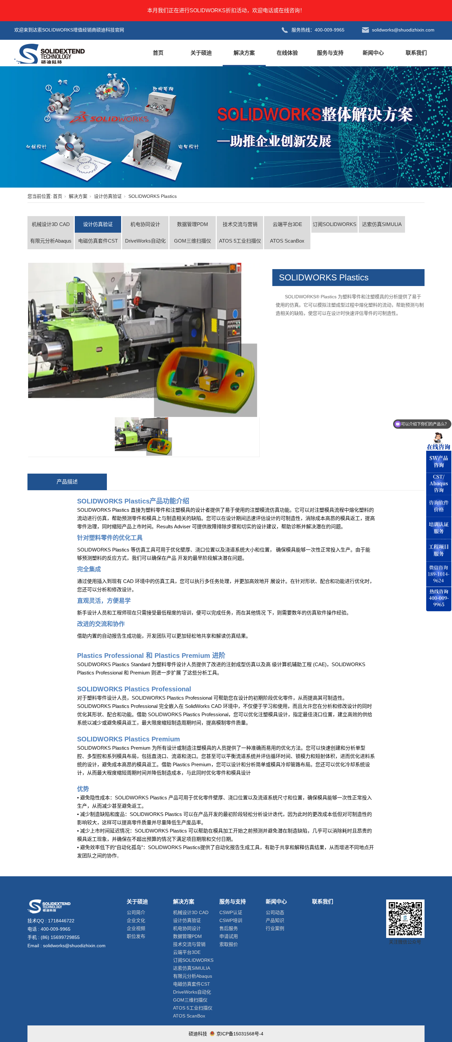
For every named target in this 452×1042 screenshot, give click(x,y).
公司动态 (275, 912)
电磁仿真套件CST (98, 241)
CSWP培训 (230, 920)
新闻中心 (373, 53)
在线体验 (287, 53)
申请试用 (228, 936)
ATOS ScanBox (287, 241)
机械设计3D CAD (51, 224)
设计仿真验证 (108, 196)
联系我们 (416, 53)
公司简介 (136, 912)
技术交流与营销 (240, 224)
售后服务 (228, 928)
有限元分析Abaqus (50, 241)
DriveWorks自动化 (145, 241)
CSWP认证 (230, 912)
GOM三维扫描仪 (192, 241)
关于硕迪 (201, 53)
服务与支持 (330, 53)
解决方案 (244, 53)
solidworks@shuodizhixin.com (74, 945)
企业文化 (136, 920)
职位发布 (136, 936)
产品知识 (275, 920)
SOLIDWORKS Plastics (152, 196)
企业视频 (136, 928)
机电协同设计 (145, 224)
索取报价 (228, 944)
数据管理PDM (192, 224)
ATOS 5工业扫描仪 (240, 241)
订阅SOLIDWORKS (334, 224)
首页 (158, 53)
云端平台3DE (287, 224)
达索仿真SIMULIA (382, 224)
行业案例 (275, 928)
